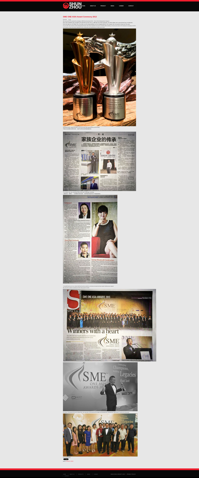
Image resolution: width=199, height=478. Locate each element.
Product (103, 5)
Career (121, 5)
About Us (93, 5)
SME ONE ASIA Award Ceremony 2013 (80, 17)
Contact (131, 5)
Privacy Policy (131, 474)
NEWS (72, 461)
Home (83, 5)
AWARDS (68, 461)
